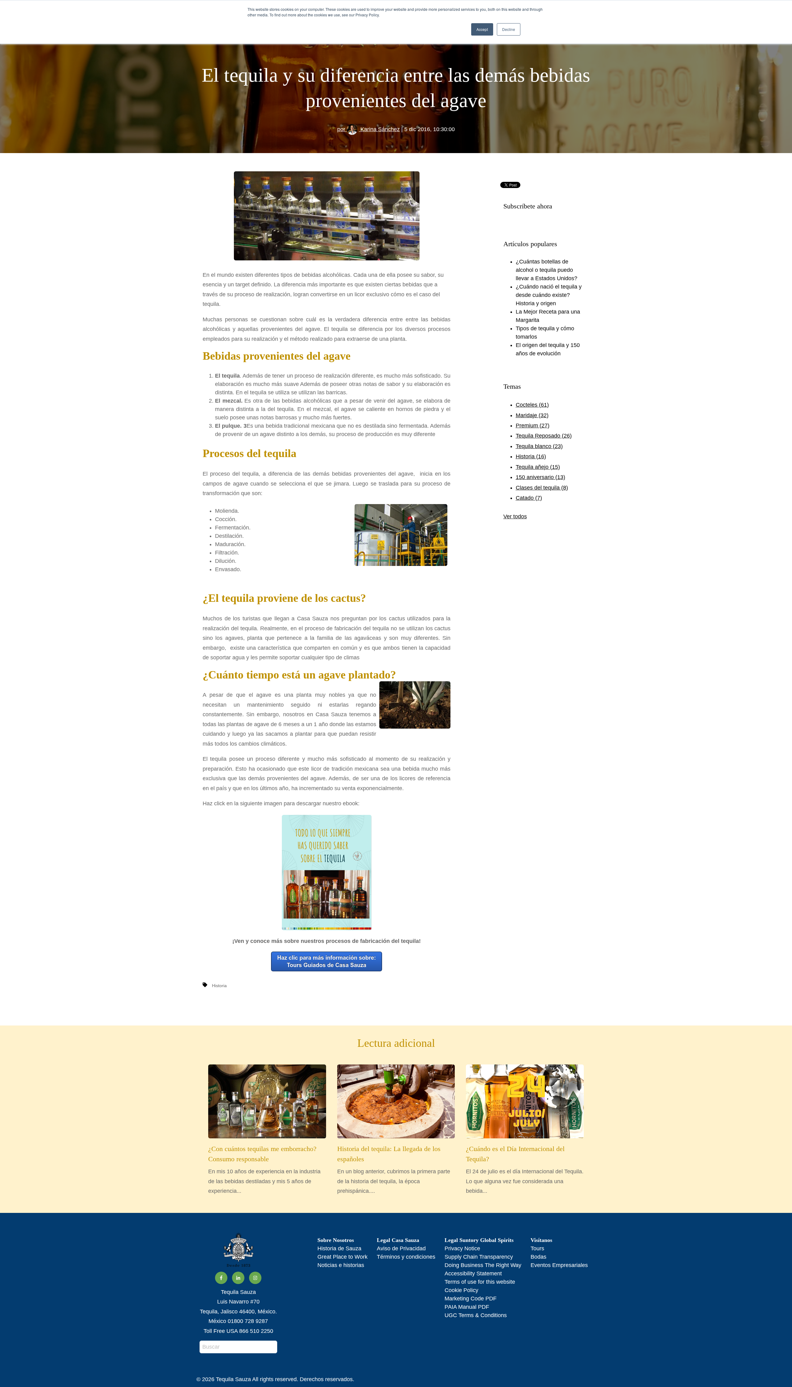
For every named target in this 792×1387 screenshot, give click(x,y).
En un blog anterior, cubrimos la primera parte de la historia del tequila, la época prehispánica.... (393, 1169)
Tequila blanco (539, 446)
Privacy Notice (462, 1248)
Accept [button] (482, 29)
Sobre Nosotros (335, 1240)
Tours (537, 1248)
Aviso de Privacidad (401, 1248)
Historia (219, 985)
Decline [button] (508, 29)
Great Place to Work (342, 1257)
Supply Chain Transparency (479, 1257)
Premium (532, 425)
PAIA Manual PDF (467, 1307)
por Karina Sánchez (368, 129)
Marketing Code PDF (471, 1298)
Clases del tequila (542, 488)
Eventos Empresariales (559, 1265)
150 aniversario (540, 477)
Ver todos (515, 516)
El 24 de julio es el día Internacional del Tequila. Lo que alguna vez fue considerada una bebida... (524, 1169)
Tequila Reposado (544, 436)
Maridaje (532, 415)
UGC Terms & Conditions (476, 1315)
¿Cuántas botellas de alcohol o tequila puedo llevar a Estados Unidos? (546, 270)
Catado (529, 498)
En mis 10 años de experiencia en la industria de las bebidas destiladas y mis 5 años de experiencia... (264, 1169)
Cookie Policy (461, 1290)
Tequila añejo (538, 467)
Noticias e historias (340, 1265)
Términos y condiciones (406, 1257)
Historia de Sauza (339, 1248)
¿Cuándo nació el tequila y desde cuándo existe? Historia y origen (549, 295)
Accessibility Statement (473, 1273)
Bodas (538, 1257)
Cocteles (532, 405)
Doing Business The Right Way (483, 1265)
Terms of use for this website (480, 1282)
